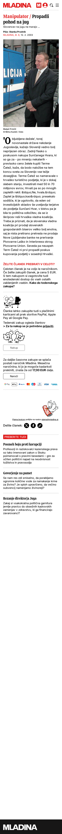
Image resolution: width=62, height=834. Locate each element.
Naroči (14, 376)
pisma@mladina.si (50, 419)
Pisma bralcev (18, 419)
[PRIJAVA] (45, 5)
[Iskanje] (51, 5)
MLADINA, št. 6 (11, 35)
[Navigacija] (57, 5)
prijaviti (48, 326)
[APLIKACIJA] (38, 5)
